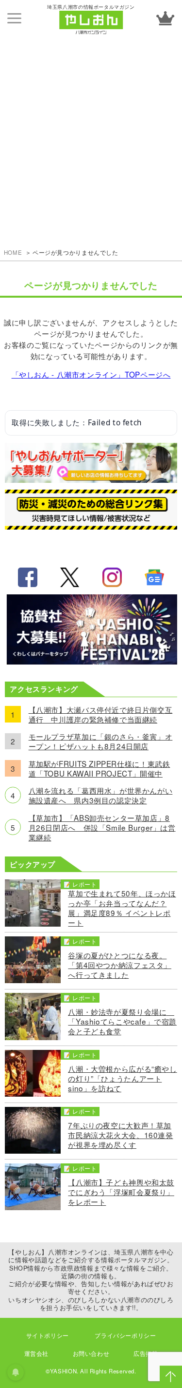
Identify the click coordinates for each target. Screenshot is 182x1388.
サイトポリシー (47, 1335)
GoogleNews (154, 577)
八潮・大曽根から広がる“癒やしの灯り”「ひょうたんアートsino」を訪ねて (122, 1078)
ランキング (165, 18)
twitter (70, 577)
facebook (27, 577)
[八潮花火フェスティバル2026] (91, 661)
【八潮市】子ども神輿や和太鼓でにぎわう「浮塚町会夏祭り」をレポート (121, 1191)
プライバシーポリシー (125, 1335)
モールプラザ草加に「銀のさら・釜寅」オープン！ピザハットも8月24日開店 (101, 741)
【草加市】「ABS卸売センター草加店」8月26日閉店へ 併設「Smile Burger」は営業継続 (102, 827)
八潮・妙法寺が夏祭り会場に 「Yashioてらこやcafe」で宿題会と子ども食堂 (122, 1021)
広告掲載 (145, 1353)
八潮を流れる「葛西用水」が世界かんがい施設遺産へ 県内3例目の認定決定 (101, 795)
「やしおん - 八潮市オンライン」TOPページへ (91, 374)
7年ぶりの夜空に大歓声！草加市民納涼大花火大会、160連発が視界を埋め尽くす (120, 1134)
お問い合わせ (91, 1353)
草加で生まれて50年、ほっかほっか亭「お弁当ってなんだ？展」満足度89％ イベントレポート (122, 907)
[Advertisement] (91, 132)
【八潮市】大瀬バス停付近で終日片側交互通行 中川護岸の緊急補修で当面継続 (101, 714)
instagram (112, 577)
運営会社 (36, 1353)
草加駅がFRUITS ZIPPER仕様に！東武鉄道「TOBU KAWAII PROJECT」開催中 (99, 768)
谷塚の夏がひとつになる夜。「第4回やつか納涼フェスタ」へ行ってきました (119, 964)
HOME (13, 252)
